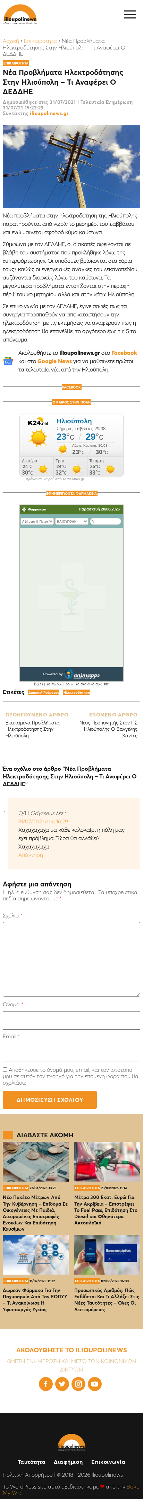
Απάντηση (30, 854)
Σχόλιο (12, 915)
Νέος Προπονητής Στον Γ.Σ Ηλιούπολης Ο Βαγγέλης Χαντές (108, 725)
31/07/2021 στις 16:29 (43, 821)
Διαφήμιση (68, 1461)
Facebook (124, 352)
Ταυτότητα (32, 1461)
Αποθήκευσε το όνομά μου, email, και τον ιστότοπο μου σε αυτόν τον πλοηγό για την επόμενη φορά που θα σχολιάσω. (70, 1076)
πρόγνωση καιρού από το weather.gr (55, 479)
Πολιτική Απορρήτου (28, 1474)
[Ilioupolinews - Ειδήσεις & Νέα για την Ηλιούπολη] (20, 14)
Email (11, 1036)
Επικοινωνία (108, 1461)
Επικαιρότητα (40, 40)
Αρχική (11, 40)
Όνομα (13, 1004)
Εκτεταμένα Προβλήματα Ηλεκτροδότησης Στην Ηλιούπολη (37, 725)
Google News (54, 361)
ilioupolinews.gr (49, 113)
